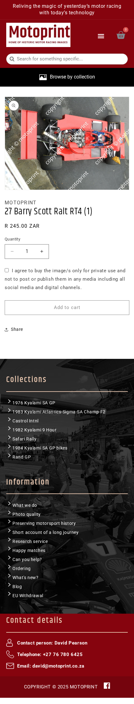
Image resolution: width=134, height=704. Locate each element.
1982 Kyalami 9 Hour (34, 429)
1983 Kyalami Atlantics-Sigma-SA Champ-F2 (59, 411)
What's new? (25, 577)
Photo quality (26, 514)
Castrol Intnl (25, 420)
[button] (101, 35)
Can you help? (27, 559)
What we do (24, 505)
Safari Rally (24, 438)
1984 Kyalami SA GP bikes (39, 447)
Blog (17, 586)
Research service (30, 541)
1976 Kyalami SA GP (33, 402)
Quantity (12, 239)
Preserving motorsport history (44, 523)
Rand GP (21, 456)
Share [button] (17, 329)
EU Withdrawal (27, 595)
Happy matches (28, 550)
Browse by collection (72, 77)
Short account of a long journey (45, 532)
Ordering (21, 568)
